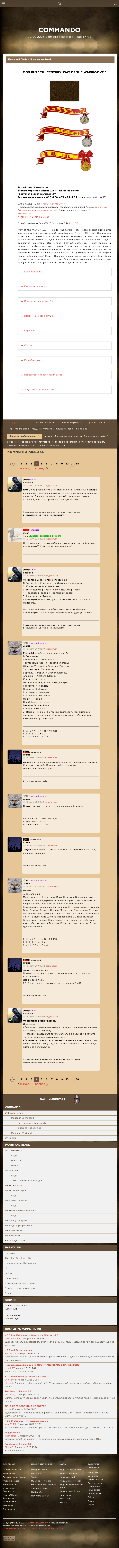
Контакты (8, 1505)
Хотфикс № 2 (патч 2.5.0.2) (33, 217)
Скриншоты (31, 331)
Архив (8, 1293)
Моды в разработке (69, 1491)
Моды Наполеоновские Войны (71, 1486)
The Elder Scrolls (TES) (18, 1258)
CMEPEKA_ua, (12, 1339)
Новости (16, 1160)
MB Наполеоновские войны (20, 1211)
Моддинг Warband (21, 1133)
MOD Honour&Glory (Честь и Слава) (25, 1377)
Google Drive (57, 204)
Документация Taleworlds (31, 1123)
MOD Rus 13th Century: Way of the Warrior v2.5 (31, 1335)
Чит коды (64, 1502)
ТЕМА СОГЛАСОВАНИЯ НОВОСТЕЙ (25, 1406)
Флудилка (10, 1138)
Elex (7, 1268)
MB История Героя (16, 1191)
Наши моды (65, 1499)
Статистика (9, 1509)
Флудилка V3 (12, 1432)
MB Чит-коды (12, 1236)
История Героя (39, 1470)
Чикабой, (10, 1395)
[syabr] (15, 529)
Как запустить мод (35, 286)
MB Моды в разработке (18, 1226)
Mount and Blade (17, 59)
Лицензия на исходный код (39, 390)
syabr (26, 533)
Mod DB (73, 223)
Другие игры (94, 1493)
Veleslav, (9, 1380)
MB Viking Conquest (16, 1221)
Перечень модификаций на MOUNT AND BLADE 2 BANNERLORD (42, 1365)
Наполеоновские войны (43, 1485)
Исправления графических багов (43, 375)
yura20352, (11, 1424)
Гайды (8, 1273)
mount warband (64, 429)
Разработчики (32, 360)
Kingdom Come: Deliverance (20, 1263)
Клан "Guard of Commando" (10, 1490)
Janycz (14, 423)
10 (67, 464)
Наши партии (10, 1502)
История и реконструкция (20, 1283)
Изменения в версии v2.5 (38, 301)
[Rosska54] (15, 479)
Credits (28, 345)
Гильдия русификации (14, 1477)
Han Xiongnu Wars (15, 1241)
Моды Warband (67, 1477)
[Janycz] (15, 642)
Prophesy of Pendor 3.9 (18, 1391)
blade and (81, 429)
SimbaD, (9, 1447)
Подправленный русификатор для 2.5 (39, 210)
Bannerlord (36, 1473)
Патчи (14, 1166)
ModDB (44, 204)
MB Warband (12, 1170)
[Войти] (115, 3)
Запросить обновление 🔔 (24, 436)
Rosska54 (28, 483)
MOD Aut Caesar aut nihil (19, 1350)
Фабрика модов (14, 1113)
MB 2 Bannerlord (14, 1150)
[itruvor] (15, 751)
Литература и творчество (20, 1288)
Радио (91, 1505)
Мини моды (65, 1495)
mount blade (22, 429)
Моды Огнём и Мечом (70, 1481)
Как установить (33, 272)
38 (77, 464)
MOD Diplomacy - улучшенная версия (26, 1421)
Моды (14, 1156)
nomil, (8, 1368)
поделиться (51, 486)
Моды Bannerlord (68, 1473)
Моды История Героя (70, 1470)
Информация (9, 1473)
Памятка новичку (12, 1470)
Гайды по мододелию (29, 1128)
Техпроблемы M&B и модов (27, 1181)
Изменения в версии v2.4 (38, 316)
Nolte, (8, 1409)
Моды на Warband (40, 59)
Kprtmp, (9, 1354)
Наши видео (12, 1278)
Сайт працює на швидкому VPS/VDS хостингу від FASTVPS (33, 1529)
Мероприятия (10, 1485)
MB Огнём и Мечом (16, 1201)
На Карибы (37, 1492)
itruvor (26, 755)
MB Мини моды (13, 1231)
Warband (35, 1477)
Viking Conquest (39, 1488)
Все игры (10, 1253)
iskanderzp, (11, 1436)
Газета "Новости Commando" (11, 1496)
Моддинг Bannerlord (22, 1118)
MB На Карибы (13, 1186)
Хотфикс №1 (24, 214)
